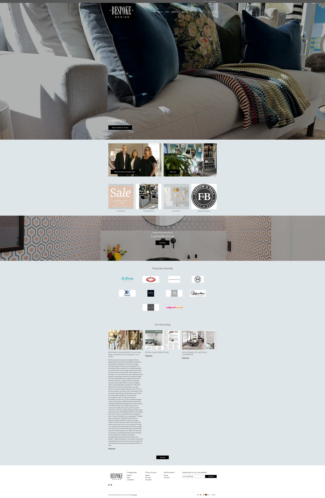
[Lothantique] (197, 293)
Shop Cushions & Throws (120, 127)
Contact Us (167, 477)
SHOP (128, 477)
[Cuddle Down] (150, 279)
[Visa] (209, 495)
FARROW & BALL (204, 211)
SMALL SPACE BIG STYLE (157, 352)
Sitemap (166, 475)
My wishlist (148, 479)
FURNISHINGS (148, 211)
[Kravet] (127, 293)
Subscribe (211, 476)
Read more (111, 448)
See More (162, 243)
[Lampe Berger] (150, 293)
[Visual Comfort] (150, 307)
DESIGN (129, 475)
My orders (148, 477)
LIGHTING (176, 211)
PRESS (183, 12)
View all (162, 457)
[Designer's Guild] (174, 279)
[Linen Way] (174, 293)
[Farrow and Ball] (197, 279)
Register (147, 475)
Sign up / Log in (212, 1)
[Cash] (198, 495)
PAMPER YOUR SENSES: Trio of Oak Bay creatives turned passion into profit (124, 354)
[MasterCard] (206, 495)
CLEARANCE (175, 12)
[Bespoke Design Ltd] (122, 11)
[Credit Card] (203, 495)
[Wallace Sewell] (174, 307)
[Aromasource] (127, 279)
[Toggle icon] (209, 11)
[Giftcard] (200, 495)
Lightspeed (134, 494)
